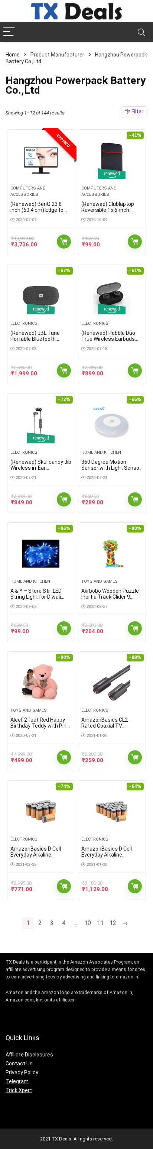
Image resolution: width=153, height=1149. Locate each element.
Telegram (17, 1081)
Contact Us (19, 1064)
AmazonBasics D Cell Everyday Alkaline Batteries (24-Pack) (106, 855)
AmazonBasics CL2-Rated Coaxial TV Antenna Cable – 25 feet (110, 726)
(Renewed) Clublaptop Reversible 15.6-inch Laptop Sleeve (107, 210)
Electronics (24, 323)
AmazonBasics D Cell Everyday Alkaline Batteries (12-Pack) (35, 855)
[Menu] (9, 32)
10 (87, 922)
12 (113, 922)
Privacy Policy (22, 1072)
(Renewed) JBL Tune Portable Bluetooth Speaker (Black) (35, 339)
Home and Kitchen (101, 452)
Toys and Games (99, 581)
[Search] (141, 32)
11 (100, 922)
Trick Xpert (19, 1090)
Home (13, 55)
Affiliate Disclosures (29, 1055)
